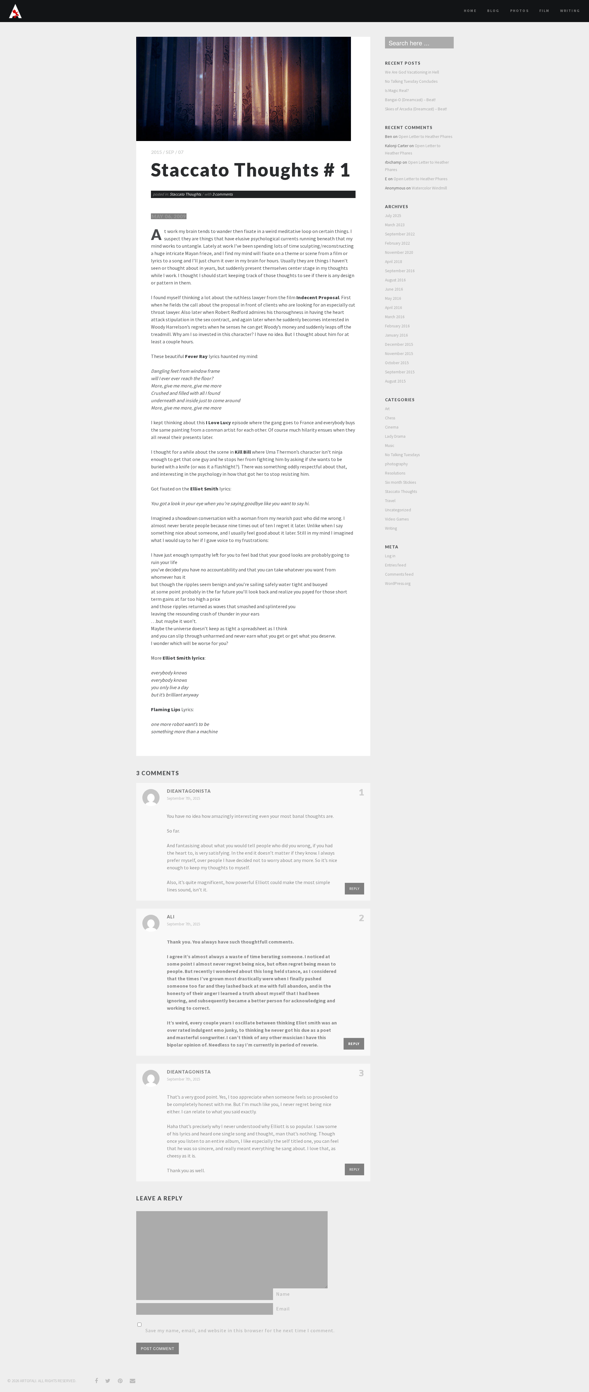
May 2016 (393, 298)
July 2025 (393, 215)
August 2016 (395, 280)
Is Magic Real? (397, 90)
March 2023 (395, 224)
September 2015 (400, 372)
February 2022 (397, 243)
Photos (519, 10)
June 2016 (394, 289)
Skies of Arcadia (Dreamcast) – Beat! (416, 109)
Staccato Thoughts (185, 194)
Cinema (391, 427)
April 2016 (393, 307)
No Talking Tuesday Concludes (411, 81)
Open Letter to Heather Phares (425, 136)
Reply (354, 888)
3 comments (222, 194)
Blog (493, 10)
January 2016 (396, 335)
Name (283, 1294)
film (544, 10)
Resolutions (395, 473)
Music (389, 445)
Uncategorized (398, 510)
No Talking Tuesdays (402, 454)
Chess (390, 418)
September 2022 (400, 234)
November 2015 (399, 353)
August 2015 (395, 381)
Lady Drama (395, 436)
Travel (390, 500)
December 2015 (399, 344)
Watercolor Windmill (429, 188)
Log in (390, 556)
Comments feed (399, 574)
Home (470, 10)
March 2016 (395, 316)
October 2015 (397, 362)
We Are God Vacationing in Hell (412, 72)
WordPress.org (397, 583)
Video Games (397, 519)
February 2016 (397, 326)
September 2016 (400, 270)
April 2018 (393, 261)
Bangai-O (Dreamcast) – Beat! (410, 99)
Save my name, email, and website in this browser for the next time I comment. (240, 1330)
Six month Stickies (400, 482)
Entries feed (395, 565)
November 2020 (399, 252)
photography (396, 464)
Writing (570, 10)
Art (387, 408)
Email (283, 1309)
